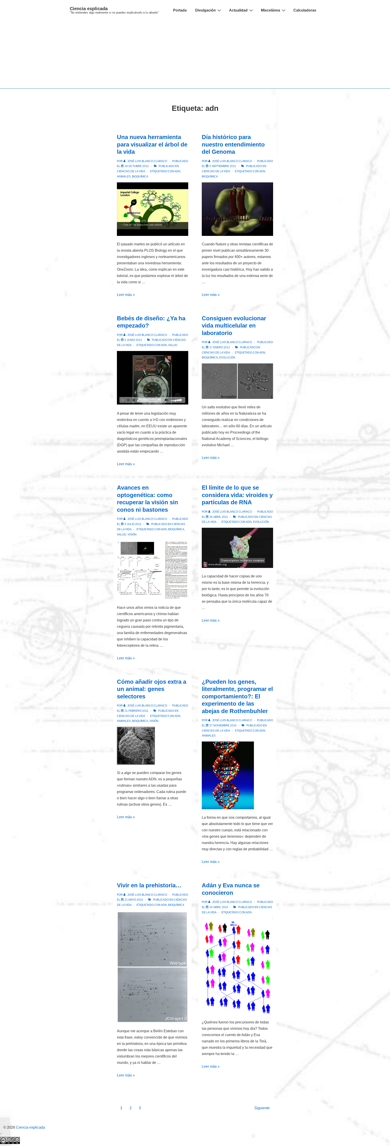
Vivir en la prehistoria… (149, 885)
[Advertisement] (195, 54)
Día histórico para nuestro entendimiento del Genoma (233, 144)
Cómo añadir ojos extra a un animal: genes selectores (151, 689)
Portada (180, 10)
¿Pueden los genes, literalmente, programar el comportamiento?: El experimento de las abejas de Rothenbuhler (237, 696)
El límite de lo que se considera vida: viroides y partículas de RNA (237, 495)
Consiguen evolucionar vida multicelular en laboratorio (234, 325)
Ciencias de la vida (131, 171)
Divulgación (205, 10)
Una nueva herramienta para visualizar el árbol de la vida (152, 144)
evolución (227, 357)
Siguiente (262, 1108)
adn (177, 171)
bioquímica (140, 176)
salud (172, 345)
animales (124, 176)
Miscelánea (270, 10)
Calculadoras (304, 10)
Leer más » (126, 295)
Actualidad (238, 10)
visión (132, 534)
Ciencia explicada (89, 8)
